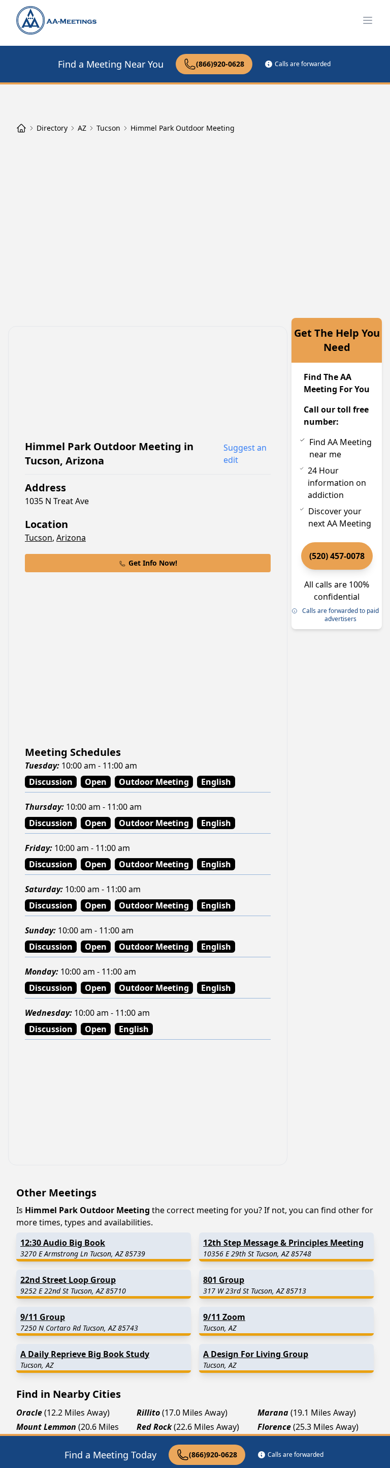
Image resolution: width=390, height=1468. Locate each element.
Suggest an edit (245, 453)
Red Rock (154, 1426)
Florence (274, 1426)
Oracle (29, 1412)
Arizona (71, 537)
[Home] (21, 128)
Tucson (38, 537)
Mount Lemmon (46, 1426)
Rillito (148, 1412)
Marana (272, 1412)
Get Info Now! (152, 563)
